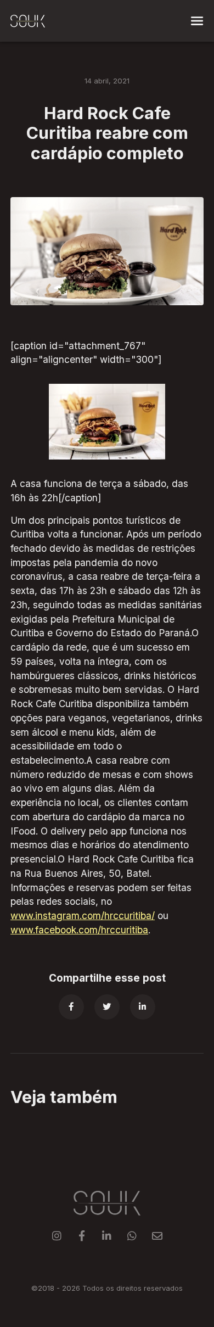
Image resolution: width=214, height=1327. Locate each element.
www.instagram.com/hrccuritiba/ (82, 915)
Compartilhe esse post (107, 978)
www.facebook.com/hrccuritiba (79, 930)
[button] (197, 20)
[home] (27, 20)
